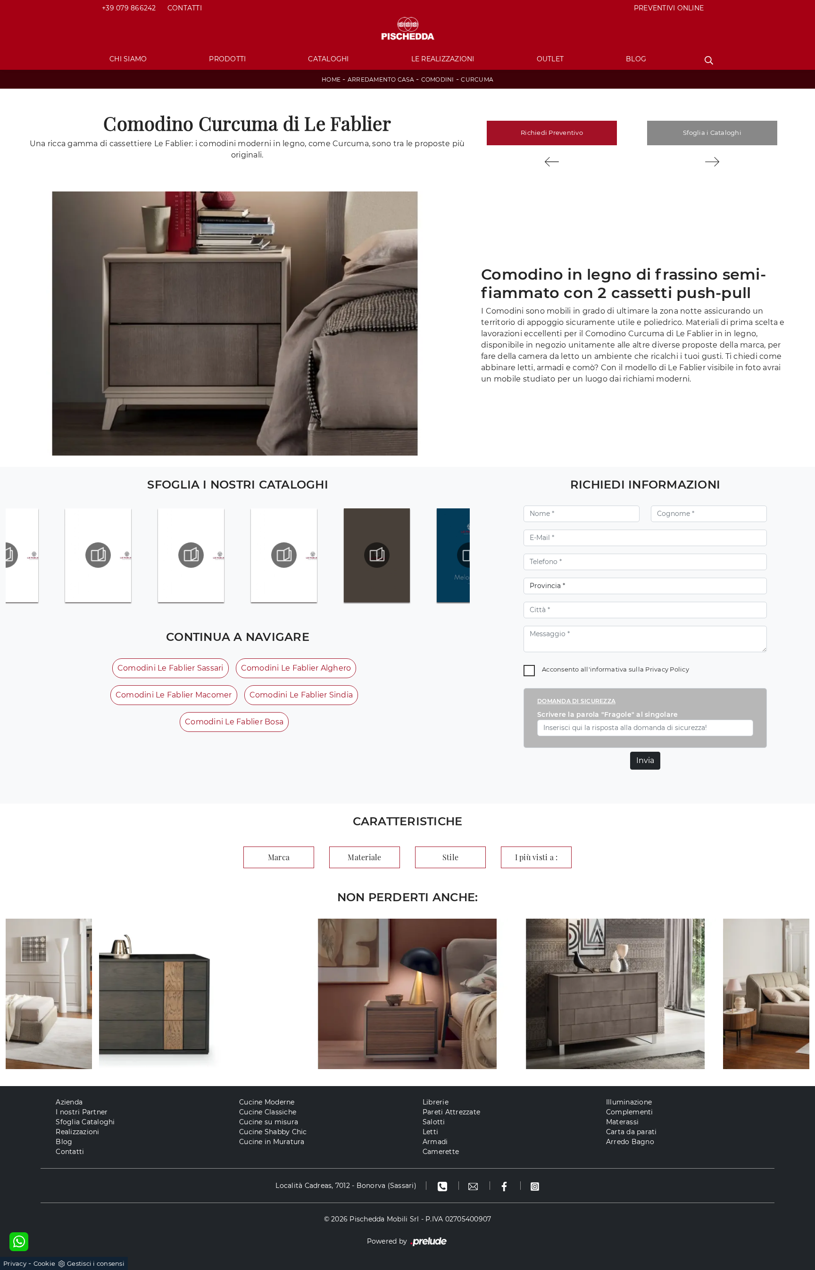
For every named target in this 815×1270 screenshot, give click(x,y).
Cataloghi (328, 59)
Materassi (622, 1122)
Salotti (434, 1122)
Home (331, 79)
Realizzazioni (77, 1132)
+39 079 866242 (129, 8)
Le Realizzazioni (442, 59)
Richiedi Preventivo (552, 132)
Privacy (14, 1263)
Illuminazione (629, 1102)
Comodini (437, 79)
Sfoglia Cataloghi (85, 1122)
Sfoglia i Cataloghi (712, 132)
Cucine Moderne (267, 1102)
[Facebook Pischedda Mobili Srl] (505, 1185)
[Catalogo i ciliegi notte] (98, 555)
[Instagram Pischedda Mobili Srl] (535, 1185)
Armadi (435, 1141)
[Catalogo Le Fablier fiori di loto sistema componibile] (284, 555)
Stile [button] (450, 857)
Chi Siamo (128, 59)
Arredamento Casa (381, 79)
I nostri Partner (82, 1112)
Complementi (629, 1112)
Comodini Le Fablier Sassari (170, 668)
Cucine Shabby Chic (273, 1132)
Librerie (436, 1102)
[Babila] (712, 162)
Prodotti (227, 59)
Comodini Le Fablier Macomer (174, 694)
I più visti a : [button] (536, 857)
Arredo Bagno (630, 1141)
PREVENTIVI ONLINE (669, 8)
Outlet (550, 59)
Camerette (441, 1151)
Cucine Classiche (267, 1112)
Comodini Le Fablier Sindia (301, 694)
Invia (645, 760)
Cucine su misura (268, 1122)
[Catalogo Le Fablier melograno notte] (377, 555)
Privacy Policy (667, 669)
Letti (430, 1132)
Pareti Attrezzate (451, 1112)
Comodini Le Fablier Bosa (234, 721)
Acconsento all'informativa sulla (615, 669)
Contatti (184, 8)
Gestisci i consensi (96, 1263)
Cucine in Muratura (272, 1141)
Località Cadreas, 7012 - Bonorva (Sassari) (345, 1185)
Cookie (44, 1263)
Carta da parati (631, 1132)
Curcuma (477, 79)
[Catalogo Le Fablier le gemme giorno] (191, 555)
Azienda (69, 1102)
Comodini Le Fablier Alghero (296, 668)
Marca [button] (279, 857)
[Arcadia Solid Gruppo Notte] (551, 162)
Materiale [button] (364, 857)
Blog (636, 59)
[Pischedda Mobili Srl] (407, 29)
